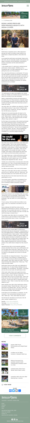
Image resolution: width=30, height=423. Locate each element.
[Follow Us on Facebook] (13, 419)
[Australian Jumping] (10, 397)
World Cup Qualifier (6, 412)
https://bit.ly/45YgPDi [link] (16, 304)
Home (3, 403)
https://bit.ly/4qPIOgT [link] (12, 303)
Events (3, 406)
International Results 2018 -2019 (9, 410)
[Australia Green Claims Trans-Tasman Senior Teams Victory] (5, 370)
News (3, 408)
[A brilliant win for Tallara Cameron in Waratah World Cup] (5, 354)
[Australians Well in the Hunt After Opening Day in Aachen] (5, 378)
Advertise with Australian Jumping (9, 415)
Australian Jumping (8, 5)
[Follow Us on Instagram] (15, 419)
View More (7, 384)
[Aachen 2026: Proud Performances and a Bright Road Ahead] (5, 346)
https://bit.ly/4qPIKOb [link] (12, 301)
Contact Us (4, 413)
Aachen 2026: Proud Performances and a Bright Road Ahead (19, 346)
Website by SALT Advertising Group (15, 421)
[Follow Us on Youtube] (17, 419)
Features (4, 405)
